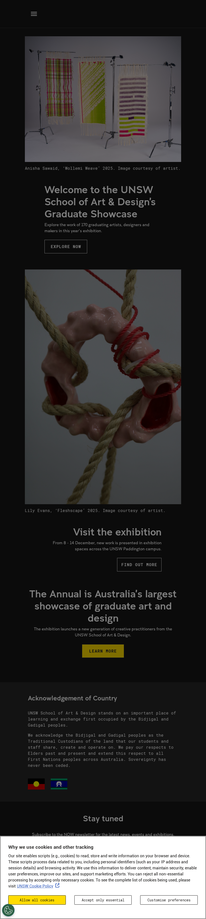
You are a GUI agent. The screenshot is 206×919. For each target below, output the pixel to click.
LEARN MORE (103, 651)
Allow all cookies (37, 900)
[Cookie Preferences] (8, 910)
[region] (103, 877)
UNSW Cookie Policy (35, 886)
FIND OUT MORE (139, 564)
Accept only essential (103, 900)
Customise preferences (168, 900)
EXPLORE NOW (66, 246)
